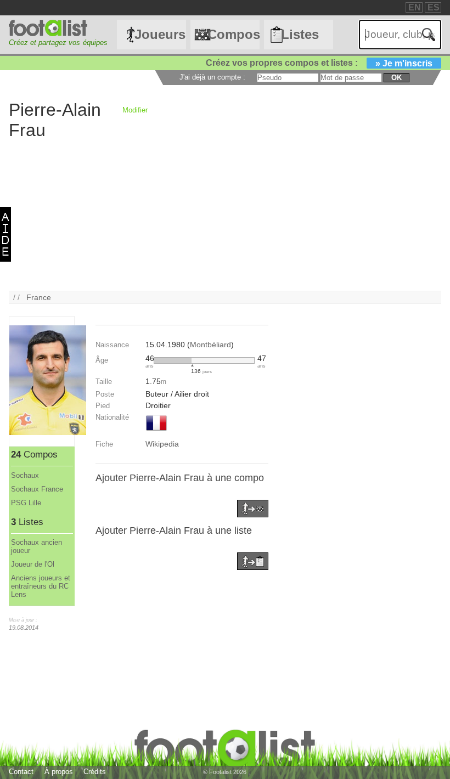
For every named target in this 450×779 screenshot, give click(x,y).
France (38, 297)
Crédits (94, 771)
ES (434, 7)
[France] (156, 431)
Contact (21, 771)
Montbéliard (210, 344)
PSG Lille (26, 503)
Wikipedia (162, 443)
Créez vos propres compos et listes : (319, 62)
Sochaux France (37, 489)
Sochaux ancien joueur (36, 546)
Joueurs (159, 34)
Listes (300, 34)
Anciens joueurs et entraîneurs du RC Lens (40, 586)
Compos (233, 34)
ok (396, 78)
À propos (58, 771)
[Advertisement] (225, 214)
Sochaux (25, 475)
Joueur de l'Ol (32, 564)
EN (414, 7)
